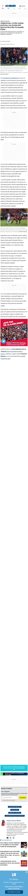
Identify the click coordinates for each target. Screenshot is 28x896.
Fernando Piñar (14, 809)
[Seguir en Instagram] (13, 838)
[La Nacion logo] (10, 6)
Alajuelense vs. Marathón (14, 812)
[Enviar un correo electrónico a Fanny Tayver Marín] (7, 838)
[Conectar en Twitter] (10, 838)
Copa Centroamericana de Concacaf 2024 (15, 815)
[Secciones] (2, 6)
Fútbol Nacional (4, 21)
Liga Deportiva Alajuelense (10, 78)
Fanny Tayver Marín (6, 41)
